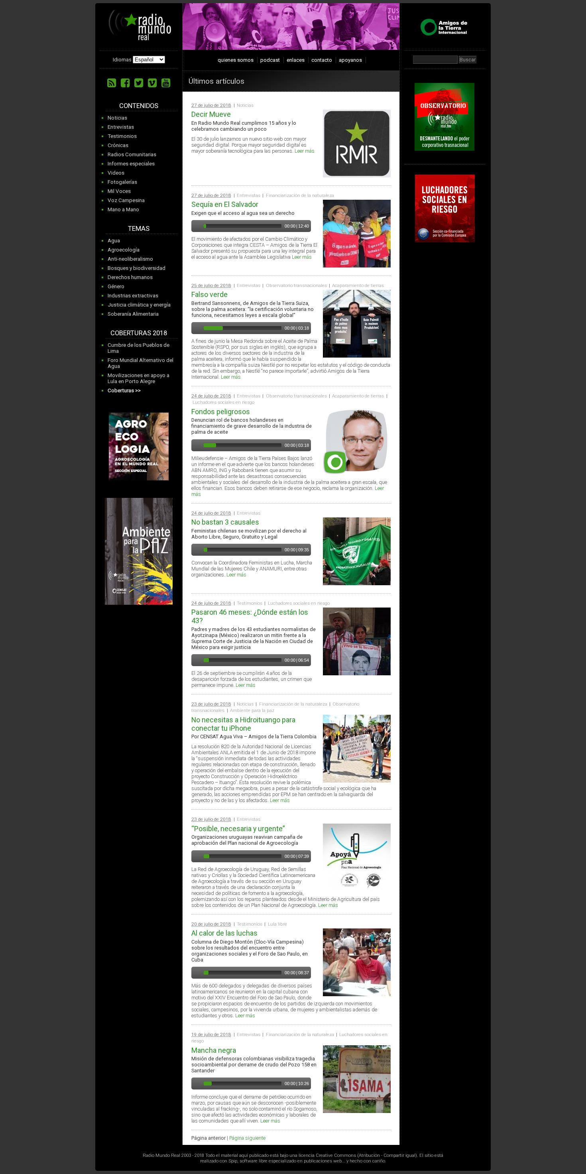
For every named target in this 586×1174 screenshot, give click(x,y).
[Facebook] (125, 83)
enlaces (296, 60)
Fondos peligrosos (220, 411)
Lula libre (277, 924)
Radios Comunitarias (132, 154)
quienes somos (236, 60)
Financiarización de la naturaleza (300, 195)
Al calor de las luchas (224, 933)
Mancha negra (213, 1050)
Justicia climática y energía (139, 305)
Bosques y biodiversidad (136, 268)
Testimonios (122, 136)
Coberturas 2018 (138, 333)
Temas (138, 228)
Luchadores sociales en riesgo (223, 402)
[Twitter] (138, 83)
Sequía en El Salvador (224, 204)
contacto (321, 60)
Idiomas (122, 60)
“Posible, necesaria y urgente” (238, 828)
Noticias (117, 118)
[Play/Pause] (196, 226)
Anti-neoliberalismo (130, 259)
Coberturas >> (124, 390)
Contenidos (138, 106)
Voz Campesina (126, 200)
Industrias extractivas (133, 296)
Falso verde (209, 294)
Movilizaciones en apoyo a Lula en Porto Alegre (138, 378)
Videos (116, 173)
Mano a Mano (123, 209)
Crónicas (118, 145)
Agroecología (124, 250)
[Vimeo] (152, 83)
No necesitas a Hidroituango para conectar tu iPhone (243, 724)
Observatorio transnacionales (296, 285)
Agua (114, 241)
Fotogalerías (122, 182)
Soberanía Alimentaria (133, 314)
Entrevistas (121, 127)
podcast (270, 60)
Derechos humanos (130, 277)
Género (116, 286)
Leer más (305, 151)
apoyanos (350, 60)
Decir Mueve (211, 114)
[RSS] (111, 83)
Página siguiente (247, 1138)
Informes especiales (131, 164)
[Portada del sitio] (140, 37)
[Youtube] (165, 83)
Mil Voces (119, 191)
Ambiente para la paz (252, 710)
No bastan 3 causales (225, 522)
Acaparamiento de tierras (358, 285)
